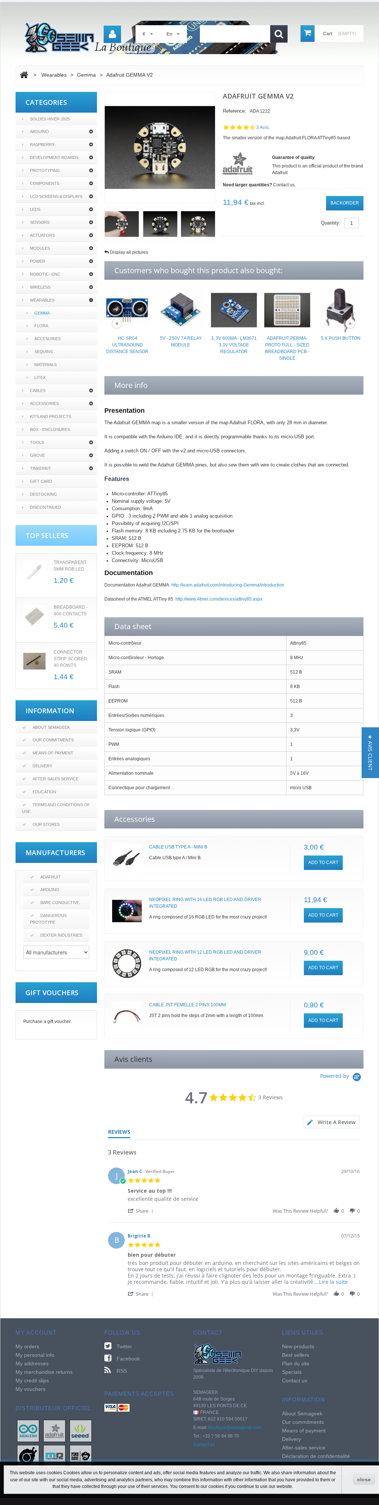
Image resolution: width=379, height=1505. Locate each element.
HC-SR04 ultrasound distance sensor (127, 345)
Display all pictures (129, 252)
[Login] (112, 34)
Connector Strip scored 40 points (70, 658)
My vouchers (31, 1389)
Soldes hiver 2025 (50, 119)
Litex (40, 377)
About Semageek (51, 727)
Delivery (42, 766)
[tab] (331, 1122)
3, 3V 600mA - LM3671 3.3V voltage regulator (234, 345)
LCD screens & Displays (56, 196)
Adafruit (50, 877)
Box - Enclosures (50, 429)
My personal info (35, 1355)
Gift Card (41, 481)
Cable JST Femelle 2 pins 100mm (187, 1004)
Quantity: (331, 223)
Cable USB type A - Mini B (178, 847)
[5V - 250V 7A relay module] (181, 309)
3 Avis (262, 127)
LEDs (35, 209)
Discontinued (45, 507)
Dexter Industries (61, 935)
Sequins (43, 351)
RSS (122, 1371)
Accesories (47, 338)
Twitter (124, 1346)
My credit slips (32, 1380)
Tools (37, 442)
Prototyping (45, 170)
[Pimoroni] (80, 1455)
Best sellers (295, 1355)
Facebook (128, 1359)
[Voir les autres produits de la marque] (237, 163)
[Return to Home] (24, 75)
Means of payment (53, 753)
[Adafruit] (54, 1430)
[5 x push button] (340, 309)
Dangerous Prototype (48, 918)
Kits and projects (50, 416)
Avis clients (133, 1059)
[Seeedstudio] (80, 1430)
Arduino (39, 131)
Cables (38, 390)
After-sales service (55, 779)
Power (37, 261)
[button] (142, 1210)
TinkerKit (40, 468)
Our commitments (53, 740)
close (364, 1479)
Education (44, 792)
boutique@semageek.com (234, 1427)
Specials (292, 1372)
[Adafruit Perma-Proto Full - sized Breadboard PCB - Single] (287, 309)
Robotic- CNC (45, 274)
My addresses (32, 1363)
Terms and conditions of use (56, 808)
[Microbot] (54, 1455)
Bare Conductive (59, 902)
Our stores (46, 824)
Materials (45, 364)
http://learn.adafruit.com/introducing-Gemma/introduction (227, 585)
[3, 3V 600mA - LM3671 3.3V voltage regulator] (234, 309)
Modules (40, 248)
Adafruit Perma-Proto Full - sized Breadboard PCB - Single (287, 348)
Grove (37, 455)
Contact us (204, 1444)
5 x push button (340, 338)
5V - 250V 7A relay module (181, 342)
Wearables (42, 300)
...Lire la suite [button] (331, 1281)
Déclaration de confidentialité (316, 1456)
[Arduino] (28, 1430)
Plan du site (295, 1363)
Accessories (44, 403)
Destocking (43, 494)
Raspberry (42, 144)
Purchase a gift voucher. (47, 1021)
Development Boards (54, 157)
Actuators (42, 235)
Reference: (234, 111)
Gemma (42, 313)
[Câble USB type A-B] (127, 858)
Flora (41, 325)
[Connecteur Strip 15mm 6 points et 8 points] (34, 661)
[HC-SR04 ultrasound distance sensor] (127, 309)
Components (44, 183)
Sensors (40, 222)
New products (298, 1346)
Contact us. (284, 184)
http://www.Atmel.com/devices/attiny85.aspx (218, 599)
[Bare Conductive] (28, 1455)
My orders (27, 1346)
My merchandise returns (44, 1372)
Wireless (40, 287)
